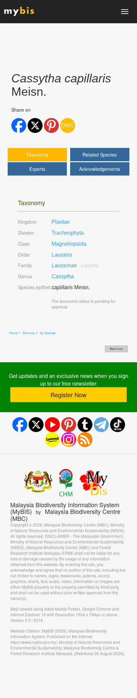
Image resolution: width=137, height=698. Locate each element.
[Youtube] (52, 424)
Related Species (99, 154)
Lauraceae (75, 265)
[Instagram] (68, 439)
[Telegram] (101, 424)
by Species (48, 333)
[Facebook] (19, 424)
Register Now (68, 394)
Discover (29, 333)
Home (13, 333)
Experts (37, 169)
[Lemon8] (52, 439)
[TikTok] (117, 424)
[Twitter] (36, 424)
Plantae (61, 222)
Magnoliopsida (69, 244)
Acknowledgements (99, 169)
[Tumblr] (84, 424)
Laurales (62, 255)
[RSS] (84, 439)
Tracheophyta (68, 233)
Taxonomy (37, 154)
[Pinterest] (68, 424)
